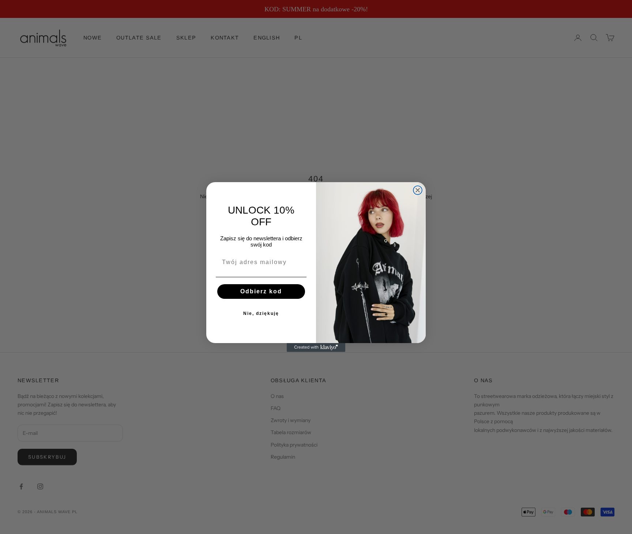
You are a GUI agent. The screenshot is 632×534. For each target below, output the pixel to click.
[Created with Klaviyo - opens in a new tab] (316, 347)
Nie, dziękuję (261, 313)
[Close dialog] (417, 190)
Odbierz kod (261, 291)
